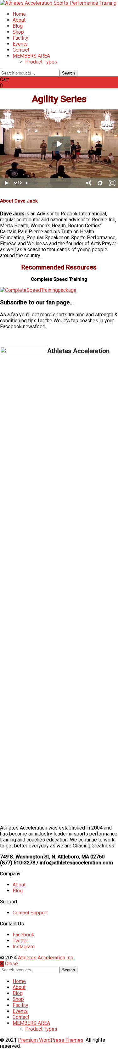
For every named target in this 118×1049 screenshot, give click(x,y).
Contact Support (30, 913)
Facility (20, 38)
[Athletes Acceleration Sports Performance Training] (58, 3)
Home (19, 14)
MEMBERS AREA (31, 56)
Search (68, 73)
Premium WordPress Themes (50, 1040)
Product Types (41, 62)
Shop (18, 32)
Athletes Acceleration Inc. (46, 958)
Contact (21, 50)
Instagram (24, 947)
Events (20, 44)
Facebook (23, 935)
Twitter (20, 941)
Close (11, 964)
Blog (18, 26)
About (19, 20)
